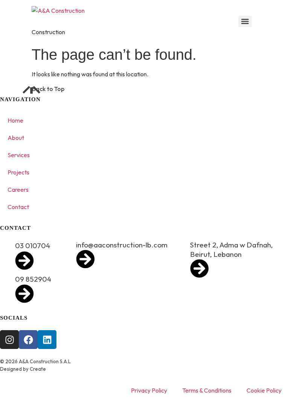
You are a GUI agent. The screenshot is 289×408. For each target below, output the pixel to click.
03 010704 (32, 245)
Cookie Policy (263, 390)
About (16, 137)
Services (19, 155)
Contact (18, 207)
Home (15, 120)
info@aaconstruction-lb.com (121, 244)
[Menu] (245, 21)
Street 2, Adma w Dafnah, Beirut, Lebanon (231, 249)
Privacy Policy (149, 390)
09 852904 (33, 279)
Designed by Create (23, 369)
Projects (18, 172)
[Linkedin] (47, 339)
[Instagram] (9, 339)
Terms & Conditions (206, 390)
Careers (18, 189)
